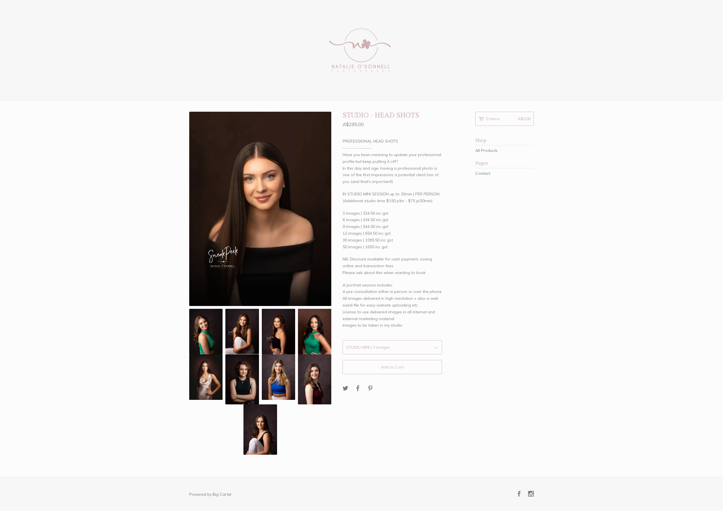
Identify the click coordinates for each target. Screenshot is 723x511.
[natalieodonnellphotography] (361, 49)
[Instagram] (531, 494)
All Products (486, 150)
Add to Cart (392, 367)
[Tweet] (345, 388)
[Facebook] (519, 494)
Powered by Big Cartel (210, 494)
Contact (482, 173)
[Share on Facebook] (358, 388)
